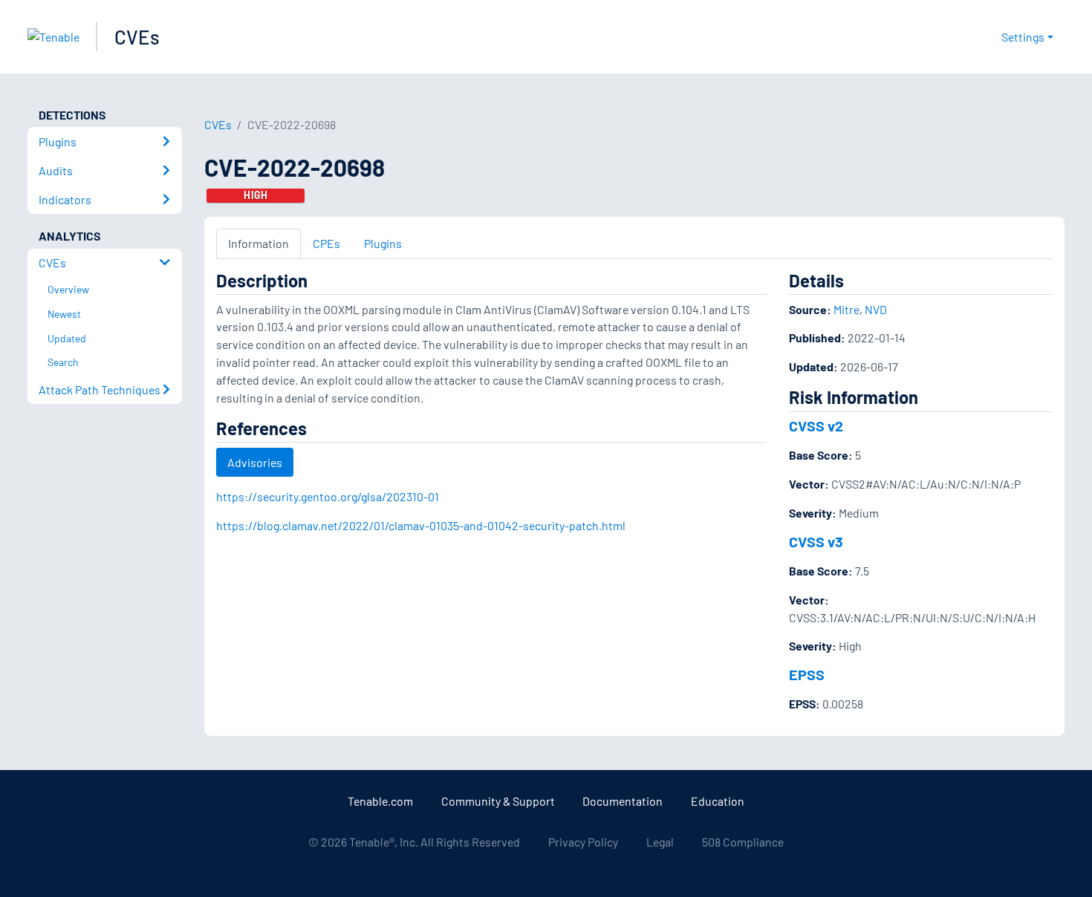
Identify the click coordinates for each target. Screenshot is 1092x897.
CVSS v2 (816, 425)
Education (717, 801)
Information (258, 243)
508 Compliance (743, 842)
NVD (876, 309)
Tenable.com (380, 801)
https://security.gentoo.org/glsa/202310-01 (327, 496)
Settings (1022, 37)
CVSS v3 (816, 541)
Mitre (846, 309)
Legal (660, 842)
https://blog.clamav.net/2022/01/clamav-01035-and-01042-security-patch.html (420, 525)
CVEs (137, 36)
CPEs (326, 243)
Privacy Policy (583, 842)
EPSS (807, 674)
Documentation (622, 801)
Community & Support (498, 801)
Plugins (383, 243)
